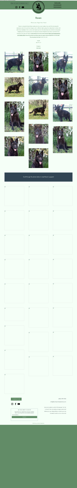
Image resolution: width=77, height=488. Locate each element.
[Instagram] (16, 7)
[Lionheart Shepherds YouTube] (23, 7)
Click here (38, 48)
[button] (57, 5)
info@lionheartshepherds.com (58, 402)
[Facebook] (19, 7)
